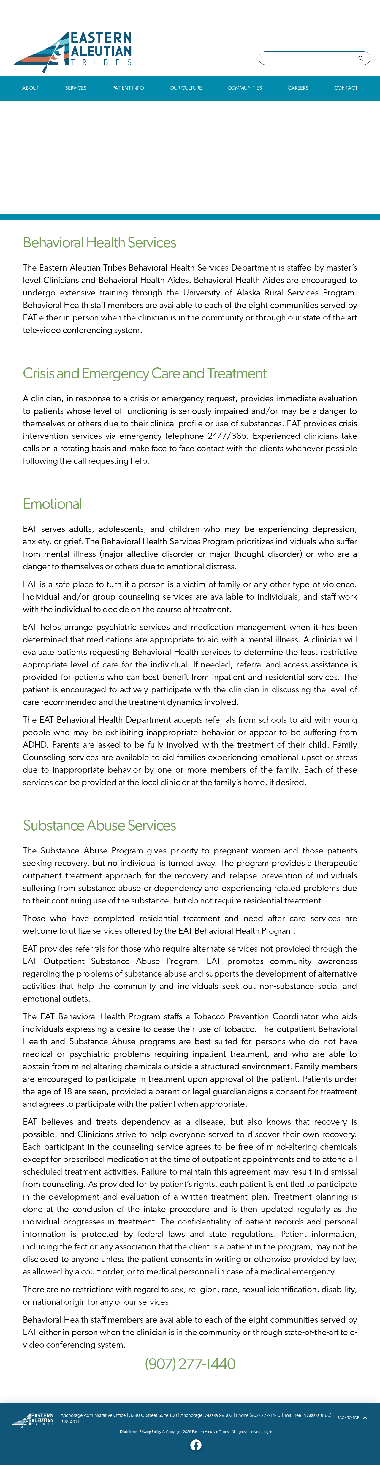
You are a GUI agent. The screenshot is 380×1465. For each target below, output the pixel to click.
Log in (267, 1432)
